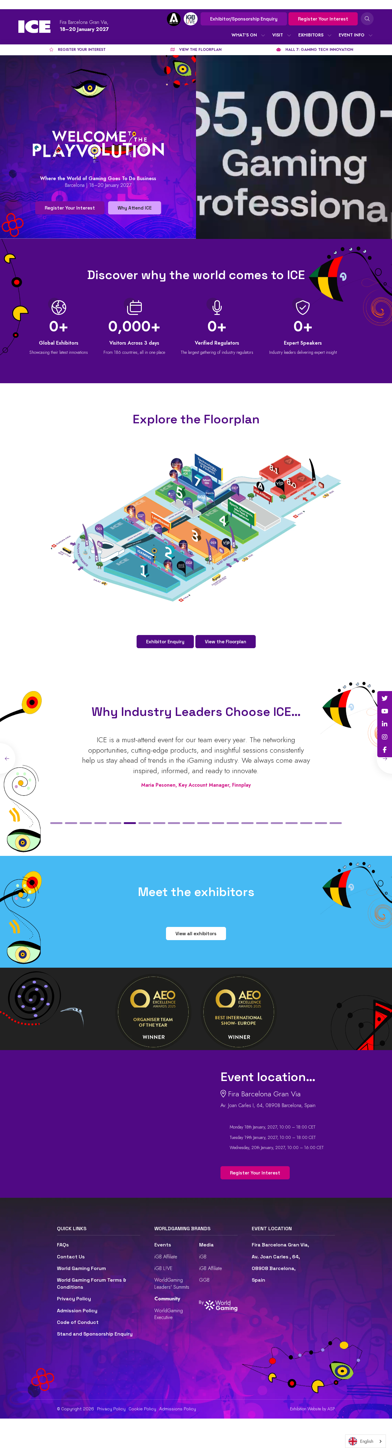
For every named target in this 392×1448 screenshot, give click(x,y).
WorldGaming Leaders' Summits (171, 1283)
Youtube (384, 711)
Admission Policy (77, 1310)
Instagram (384, 737)
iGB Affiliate (165, 1256)
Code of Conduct (78, 1322)
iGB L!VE (163, 1268)
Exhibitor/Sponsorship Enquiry (243, 19)
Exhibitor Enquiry (165, 642)
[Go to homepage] (34, 26)
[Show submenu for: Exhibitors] (329, 35)
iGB (202, 1256)
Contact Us (71, 1256)
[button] (56, 823)
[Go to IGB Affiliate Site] (174, 19)
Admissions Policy (177, 1409)
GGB (204, 1280)
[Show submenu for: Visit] (289, 35)
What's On (244, 35)
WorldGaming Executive (168, 1314)
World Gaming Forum (81, 1268)
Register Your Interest (323, 19)
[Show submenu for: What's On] (263, 35)
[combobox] (365, 1441)
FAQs (63, 1245)
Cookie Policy (142, 1409)
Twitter (384, 698)
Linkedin (384, 724)
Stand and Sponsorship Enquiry (95, 1334)
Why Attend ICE (135, 208)
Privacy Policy (74, 1298)
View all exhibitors (196, 933)
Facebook (384, 749)
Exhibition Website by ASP (312, 1409)
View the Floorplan (225, 642)
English (366, 1441)
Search (367, 18)
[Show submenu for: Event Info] (371, 35)
